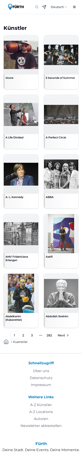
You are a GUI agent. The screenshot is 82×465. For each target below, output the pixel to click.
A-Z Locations (41, 412)
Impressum (41, 385)
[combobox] (59, 7)
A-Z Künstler (41, 405)
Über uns (41, 371)
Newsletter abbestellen (41, 426)
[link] (20, 342)
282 (49, 335)
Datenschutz (41, 378)
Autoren (41, 419)
